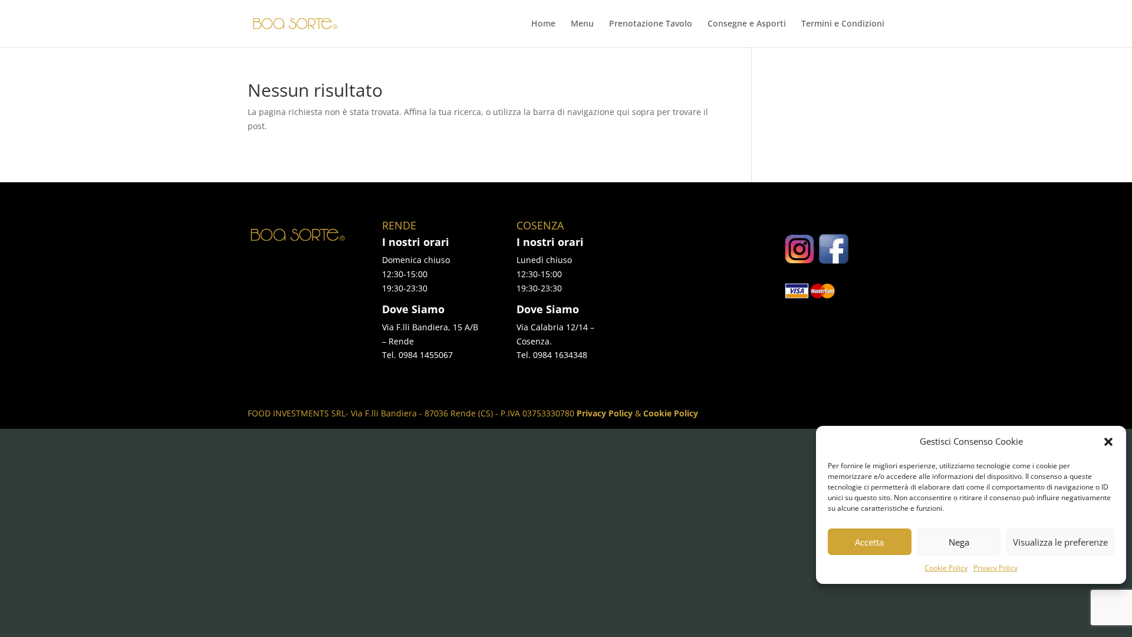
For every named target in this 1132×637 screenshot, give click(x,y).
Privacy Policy (995, 568)
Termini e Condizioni (842, 24)
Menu (582, 24)
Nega (959, 542)
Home (543, 24)
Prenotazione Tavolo (650, 24)
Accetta (869, 542)
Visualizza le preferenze (1060, 542)
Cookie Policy (946, 568)
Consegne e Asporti (747, 24)
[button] (1108, 442)
